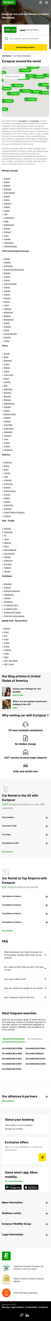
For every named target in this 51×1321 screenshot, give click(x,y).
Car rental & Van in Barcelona (36, 1048)
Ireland (7, 211)
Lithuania (7, 309)
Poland (7, 323)
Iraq (5, 636)
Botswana (8, 360)
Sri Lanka (8, 564)
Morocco (7, 400)
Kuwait (6, 646)
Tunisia (7, 443)
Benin (6, 357)
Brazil (6, 469)
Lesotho (7, 382)
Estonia (7, 287)
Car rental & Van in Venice (12, 1058)
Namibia (7, 407)
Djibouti (7, 368)
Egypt (6, 632)
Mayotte (7, 396)
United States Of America (14, 512)
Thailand (7, 568)
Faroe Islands (9, 193)
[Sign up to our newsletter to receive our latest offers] (42, 1157)
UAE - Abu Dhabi (10, 660)
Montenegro (9, 319)
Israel (6, 639)
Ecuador (7, 487)
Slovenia (7, 337)
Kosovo (7, 302)
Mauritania (8, 389)
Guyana (7, 494)
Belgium (7, 185)
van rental (35, 121)
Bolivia (6, 466)
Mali (5, 386)
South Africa (9, 428)
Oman (6, 653)
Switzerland (8, 243)
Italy (5, 214)
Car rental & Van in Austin (36, 1063)
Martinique (8, 602)
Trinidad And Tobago (12, 612)
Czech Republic (10, 284)
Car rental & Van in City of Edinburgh (36, 1058)
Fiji (5, 535)
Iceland (7, 207)
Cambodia (8, 532)
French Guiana (10, 491)
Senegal (7, 421)
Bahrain (7, 628)
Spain (6, 236)
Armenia (7, 262)
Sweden (7, 239)
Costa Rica (8, 484)
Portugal (7, 232)
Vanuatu (7, 571)
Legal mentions (17, 1307)
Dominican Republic (12, 591)
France (7, 200)
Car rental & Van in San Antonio (12, 1069)
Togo (6, 439)
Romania (7, 327)
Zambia (7, 446)
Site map (5, 1307)
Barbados (8, 584)
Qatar (6, 657)
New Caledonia (10, 550)
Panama (7, 502)
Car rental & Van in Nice (12, 1063)
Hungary (7, 298)
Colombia (8, 480)
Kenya (6, 378)
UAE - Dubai (9, 664)
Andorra (7, 178)
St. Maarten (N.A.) (11, 605)
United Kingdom (10, 246)
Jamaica (7, 598)
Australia (7, 528)
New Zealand (9, 553)
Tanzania (7, 436)
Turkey (7, 341)
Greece (7, 294)
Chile (6, 477)
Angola (7, 353)
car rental (22, 121)
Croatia (7, 277)
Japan (6, 539)
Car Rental (6, 56)
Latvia (6, 305)
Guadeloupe (9, 594)
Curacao (7, 587)
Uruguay (7, 516)
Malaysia (7, 543)
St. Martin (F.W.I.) (11, 609)
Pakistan (7, 557)
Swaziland (8, 432)
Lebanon (7, 650)
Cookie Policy (31, 1307)
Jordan (7, 643)
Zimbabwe (8, 450)
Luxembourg (9, 218)
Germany (7, 203)
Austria (7, 182)
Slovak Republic (10, 334)
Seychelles (8, 425)
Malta (6, 221)
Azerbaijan (8, 266)
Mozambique (9, 403)
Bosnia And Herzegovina (14, 269)
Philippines (8, 560)
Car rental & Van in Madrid (12, 1053)
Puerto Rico (8, 505)
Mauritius (7, 393)
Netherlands (9, 225)
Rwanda (7, 418)
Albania (7, 259)
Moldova (7, 316)
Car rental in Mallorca (35, 1053)
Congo (6, 364)
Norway (7, 228)
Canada (7, 473)
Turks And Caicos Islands (14, 616)
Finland (7, 196)
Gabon (6, 371)
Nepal (6, 546)
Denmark (7, 189)
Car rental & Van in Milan (12, 1048)
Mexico (7, 498)
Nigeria (7, 411)
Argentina (8, 462)
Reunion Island (10, 414)
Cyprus (7, 280)
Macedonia (8, 312)
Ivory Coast (8, 375)
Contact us (43, 1307)
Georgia (7, 291)
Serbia (6, 330)
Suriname (8, 509)
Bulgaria (7, 273)
